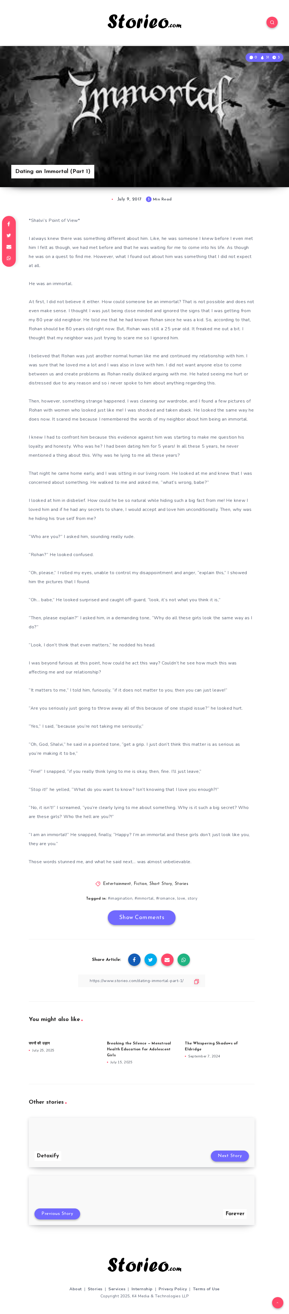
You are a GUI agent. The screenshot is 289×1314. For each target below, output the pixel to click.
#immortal (144, 898)
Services (116, 1289)
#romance (165, 898)
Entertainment (117, 884)
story (193, 898)
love (181, 898)
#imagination (120, 898)
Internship (142, 1289)
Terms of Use (206, 1289)
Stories (182, 884)
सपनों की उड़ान (39, 1043)
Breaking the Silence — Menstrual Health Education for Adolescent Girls (139, 1049)
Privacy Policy (173, 1289)
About (75, 1289)
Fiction (140, 884)
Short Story (160, 884)
